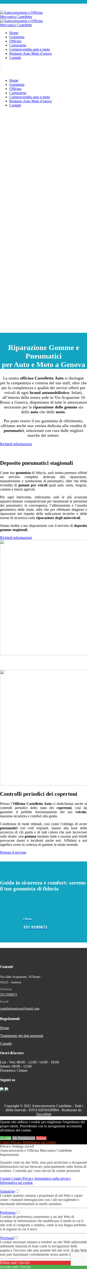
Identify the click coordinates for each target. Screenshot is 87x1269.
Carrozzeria (17, 45)
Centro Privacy (11, 1142)
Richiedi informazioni (16, 444)
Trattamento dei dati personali (21, 1036)
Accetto (5, 1138)
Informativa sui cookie (39, 1142)
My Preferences (23, 1138)
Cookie (6, 1178)
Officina (15, 41)
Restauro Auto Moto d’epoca (30, 53)
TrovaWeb (43, 1114)
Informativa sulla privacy (53, 1178)
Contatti (15, 58)
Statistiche (7, 1191)
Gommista (16, 37)
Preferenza (8, 1212)
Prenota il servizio (13, 852)
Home (13, 33)
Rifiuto (41, 1138)
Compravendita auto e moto (29, 49)
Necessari (7, 1238)
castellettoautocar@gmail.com (19, 1008)
